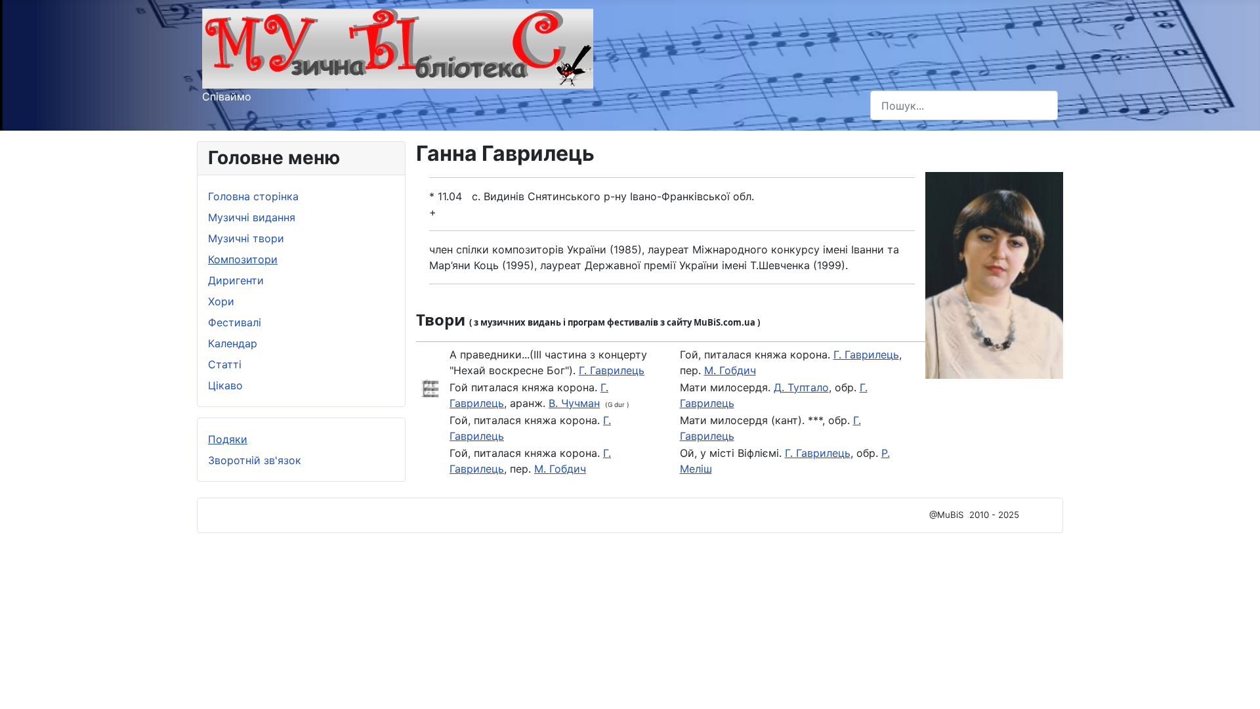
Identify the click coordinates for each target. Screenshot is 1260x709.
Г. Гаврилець (611, 370)
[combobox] (964, 105)
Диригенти (236, 280)
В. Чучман (574, 403)
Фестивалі (234, 322)
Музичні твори (246, 238)
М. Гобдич (560, 468)
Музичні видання (251, 217)
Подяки (227, 439)
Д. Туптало (801, 387)
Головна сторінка (253, 196)
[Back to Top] (1237, 684)
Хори (221, 301)
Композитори (243, 259)
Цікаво (225, 385)
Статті (225, 364)
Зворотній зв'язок (254, 460)
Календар (232, 343)
